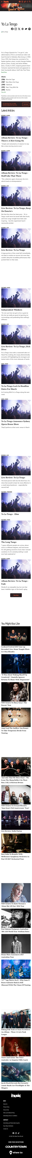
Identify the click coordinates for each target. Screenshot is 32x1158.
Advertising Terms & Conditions (10, 1115)
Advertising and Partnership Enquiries (11, 1123)
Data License (28, 96)
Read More (4, 72)
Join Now (25, 104)
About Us (5, 1104)
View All (3, 92)
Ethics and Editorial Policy (9, 1112)
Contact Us (5, 1128)
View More (16, 595)
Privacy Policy (6, 1107)
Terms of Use (6, 1109)
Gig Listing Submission (8, 1125)
